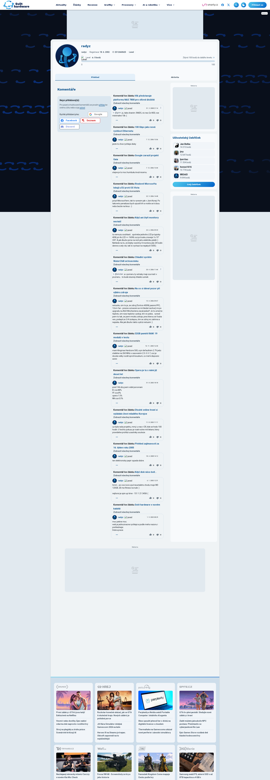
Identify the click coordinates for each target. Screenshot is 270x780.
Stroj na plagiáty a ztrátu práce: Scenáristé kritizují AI (70, 731)
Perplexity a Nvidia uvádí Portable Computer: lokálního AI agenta (154, 714)
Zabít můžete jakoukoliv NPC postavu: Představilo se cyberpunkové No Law (192, 724)
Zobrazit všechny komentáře (126, 103)
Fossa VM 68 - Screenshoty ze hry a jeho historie (113, 775)
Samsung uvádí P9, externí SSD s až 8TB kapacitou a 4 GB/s (196, 775)
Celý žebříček (194, 184)
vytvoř (82, 108)
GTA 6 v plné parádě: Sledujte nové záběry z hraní (195, 714)
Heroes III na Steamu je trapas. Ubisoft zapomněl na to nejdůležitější (111, 735)
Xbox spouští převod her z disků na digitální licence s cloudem (154, 722)
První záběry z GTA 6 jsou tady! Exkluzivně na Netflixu (70, 714)
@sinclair (119, 274)
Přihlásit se (257, 5)
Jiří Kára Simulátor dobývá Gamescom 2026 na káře (109, 725)
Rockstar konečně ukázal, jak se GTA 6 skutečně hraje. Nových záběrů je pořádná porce (114, 715)
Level (88, 57)
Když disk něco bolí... (146, 472)
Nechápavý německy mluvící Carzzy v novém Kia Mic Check (72, 775)
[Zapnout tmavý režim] (243, 4)
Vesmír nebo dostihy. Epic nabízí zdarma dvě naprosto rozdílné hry (72, 722)
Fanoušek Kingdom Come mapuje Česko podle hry (154, 775)
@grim (118, 113)
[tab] (95, 77)
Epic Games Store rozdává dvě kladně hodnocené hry (193, 734)
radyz (120, 108)
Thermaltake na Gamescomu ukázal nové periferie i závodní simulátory (155, 731)
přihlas (102, 105)
